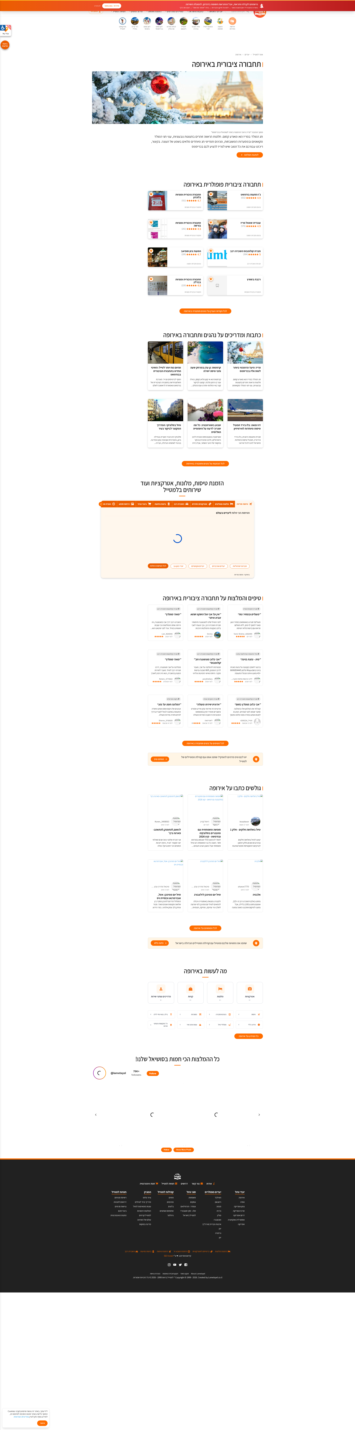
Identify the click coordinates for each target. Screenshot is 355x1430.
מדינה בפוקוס (145, 1224)
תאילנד (218, 1197)
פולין (219, 1215)
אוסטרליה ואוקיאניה (236, 1219)
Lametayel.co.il (215, 1277)
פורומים (170, 1202)
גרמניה (218, 1233)
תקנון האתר (184, 1273)
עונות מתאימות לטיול (142, 1206)
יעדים (247, 54)
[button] (238, 11)
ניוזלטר (170, 1215)
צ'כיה (219, 1210)
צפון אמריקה (239, 1206)
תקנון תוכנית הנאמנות (170, 1273)
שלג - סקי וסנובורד (188, 1210)
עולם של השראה (144, 1219)
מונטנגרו (217, 1219)
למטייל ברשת (167, 1277)
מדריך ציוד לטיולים (143, 1202)
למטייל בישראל (189, 1215)
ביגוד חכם (122, 1210)
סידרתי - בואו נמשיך (111, 6)
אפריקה (241, 1224)
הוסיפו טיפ (159, 759)
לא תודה (97, 6)
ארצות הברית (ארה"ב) (211, 1224)
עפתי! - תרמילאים (188, 1206)
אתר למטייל (258, 54)
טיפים (171, 1197)
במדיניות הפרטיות (21, 1416)
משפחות (192, 1197)
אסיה (242, 1202)
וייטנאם (218, 1202)
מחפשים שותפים (167, 1210)
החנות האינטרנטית (118, 1215)
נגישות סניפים (120, 1206)
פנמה (218, 1206)
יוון (220, 1237)
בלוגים (171, 1206)
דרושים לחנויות (120, 1202)
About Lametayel (198, 1273)
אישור (42, 1423)
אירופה (238, 54)
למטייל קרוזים (145, 1215)
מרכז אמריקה (239, 1210)
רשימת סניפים (120, 1197)
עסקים (193, 1202)
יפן (220, 1228)
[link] (186, 1264)
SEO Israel (168, 1255)
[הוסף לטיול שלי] (211, 194)
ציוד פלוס (147, 1197)
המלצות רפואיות (144, 1210)
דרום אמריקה (239, 1215)
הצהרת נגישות (155, 1273)
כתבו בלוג (158, 943)
